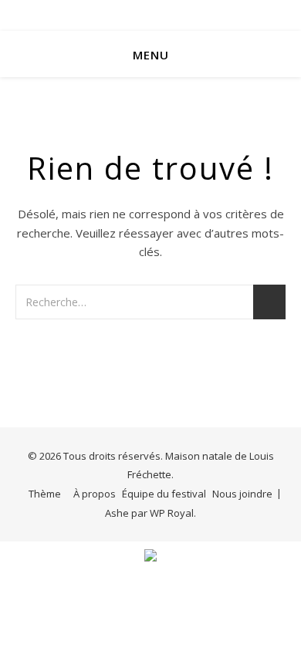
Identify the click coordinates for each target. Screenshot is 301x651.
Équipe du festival (164, 494)
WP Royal (172, 513)
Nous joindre (242, 494)
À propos (94, 494)
